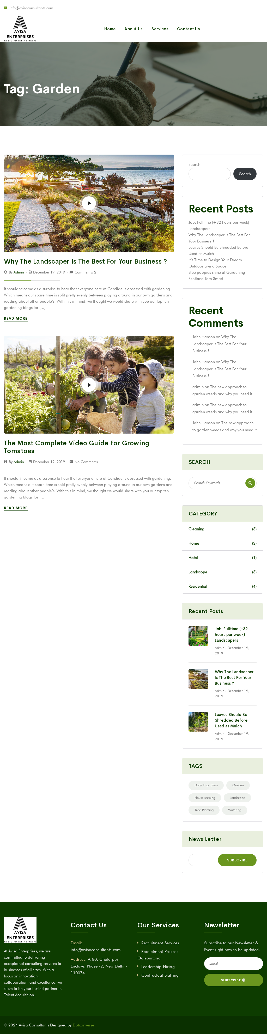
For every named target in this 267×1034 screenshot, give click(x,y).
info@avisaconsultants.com (31, 8)
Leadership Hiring (158, 966)
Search (194, 164)
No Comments (86, 462)
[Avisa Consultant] (20, 29)
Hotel (223, 557)
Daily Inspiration (206, 785)
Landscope (223, 572)
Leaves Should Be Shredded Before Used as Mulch (231, 720)
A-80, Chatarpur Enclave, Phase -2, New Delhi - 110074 (99, 966)
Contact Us (188, 28)
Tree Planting (204, 810)
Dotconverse (83, 1025)
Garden (238, 785)
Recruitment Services (160, 942)
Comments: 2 (85, 272)
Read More (16, 318)
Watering (234, 810)
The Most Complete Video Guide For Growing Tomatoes (76, 447)
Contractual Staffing (160, 975)
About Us (133, 28)
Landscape (237, 797)
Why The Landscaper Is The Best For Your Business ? (85, 261)
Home (110, 28)
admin (19, 272)
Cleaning (223, 529)
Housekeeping (205, 797)
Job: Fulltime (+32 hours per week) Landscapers (231, 634)
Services (159, 28)
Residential (223, 586)
